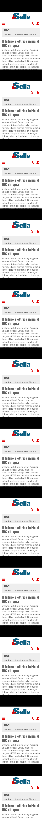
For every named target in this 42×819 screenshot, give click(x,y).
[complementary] (21, 409)
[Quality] (32, 816)
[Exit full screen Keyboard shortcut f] (38, 816)
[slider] (21, 815)
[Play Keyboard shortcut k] (4, 816)
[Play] (21, 409)
